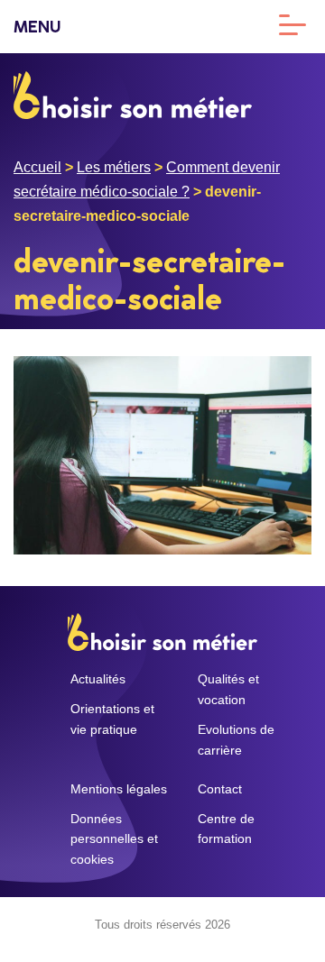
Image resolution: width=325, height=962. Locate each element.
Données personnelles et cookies (114, 839)
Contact (220, 789)
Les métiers (114, 167)
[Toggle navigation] (292, 23)
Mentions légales (118, 789)
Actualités (97, 679)
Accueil (37, 167)
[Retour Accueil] (133, 93)
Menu (37, 29)
